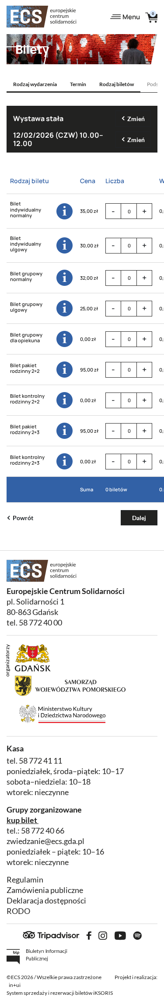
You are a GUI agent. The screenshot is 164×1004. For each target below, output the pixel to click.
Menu (131, 16)
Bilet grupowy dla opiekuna (26, 337)
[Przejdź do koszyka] (151, 17)
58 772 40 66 (42, 830)
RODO (18, 911)
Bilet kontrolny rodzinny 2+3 (27, 460)
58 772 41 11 (40, 760)
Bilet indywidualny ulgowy (25, 244)
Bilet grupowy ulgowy (26, 307)
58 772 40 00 (40, 622)
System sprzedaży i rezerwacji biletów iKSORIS (60, 993)
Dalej (139, 517)
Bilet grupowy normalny (26, 276)
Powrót (23, 517)
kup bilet (22, 820)
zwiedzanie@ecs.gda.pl (45, 841)
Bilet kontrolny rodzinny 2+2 (27, 398)
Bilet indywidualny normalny (25, 209)
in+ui (15, 985)
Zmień (136, 118)
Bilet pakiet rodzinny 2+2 (24, 368)
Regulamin (25, 879)
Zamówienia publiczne (45, 890)
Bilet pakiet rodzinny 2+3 (24, 429)
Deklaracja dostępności (46, 900)
